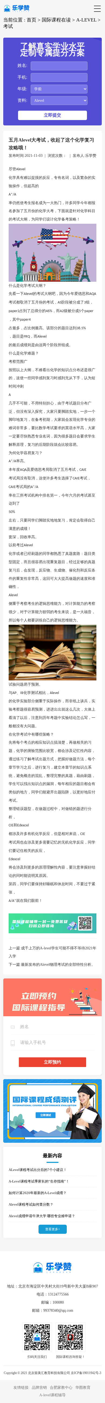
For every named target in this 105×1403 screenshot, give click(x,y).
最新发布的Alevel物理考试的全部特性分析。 (58, 965)
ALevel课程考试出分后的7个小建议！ (38, 1170)
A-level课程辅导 (52, 1395)
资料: (22, 100)
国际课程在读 (56, 20)
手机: (22, 77)
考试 (8, 26)
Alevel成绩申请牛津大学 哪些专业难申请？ (42, 1216)
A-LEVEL (86, 20)
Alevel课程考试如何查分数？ (31, 1204)
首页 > (33, 20)
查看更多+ (52, 1229)
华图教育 (82, 1388)
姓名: (22, 65)
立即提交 (52, 115)
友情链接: (22, 1388)
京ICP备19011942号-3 (86, 1373)
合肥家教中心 (61, 1388)
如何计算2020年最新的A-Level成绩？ (37, 1193)
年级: (22, 88)
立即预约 (52, 1062)
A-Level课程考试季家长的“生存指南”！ (39, 1181)
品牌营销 (39, 1388)
